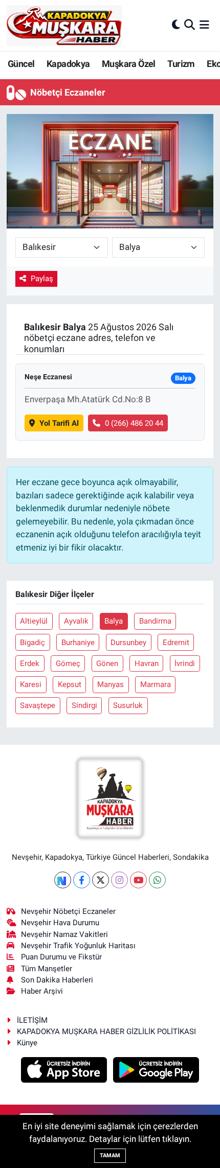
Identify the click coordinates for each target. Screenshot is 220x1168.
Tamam (110, 1155)
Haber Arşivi (42, 991)
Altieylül (34, 621)
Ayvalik (76, 621)
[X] (100, 880)
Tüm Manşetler (46, 968)
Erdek (29, 663)
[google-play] (156, 1071)
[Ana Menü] (204, 25)
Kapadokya (68, 63)
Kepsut (69, 684)
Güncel (21, 63)
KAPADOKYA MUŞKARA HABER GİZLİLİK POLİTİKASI (106, 1031)
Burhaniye (78, 642)
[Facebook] (81, 880)
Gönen (107, 663)
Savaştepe (37, 705)
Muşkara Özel (129, 63)
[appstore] (65, 1071)
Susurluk (128, 705)
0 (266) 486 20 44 (134, 423)
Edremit (176, 642)
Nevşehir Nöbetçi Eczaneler (68, 911)
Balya (113, 621)
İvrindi (184, 663)
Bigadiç (32, 642)
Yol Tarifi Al (59, 423)
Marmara (155, 684)
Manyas (110, 684)
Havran (147, 663)
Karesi (30, 684)
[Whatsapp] (157, 880)
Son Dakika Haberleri (57, 979)
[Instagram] (119, 880)
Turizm (180, 63)
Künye (27, 1042)
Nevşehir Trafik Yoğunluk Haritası (78, 945)
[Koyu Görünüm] (176, 25)
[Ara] (189, 25)
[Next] (62, 880)
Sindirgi (84, 705)
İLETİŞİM (32, 1020)
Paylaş (42, 278)
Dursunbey (128, 642)
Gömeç (68, 663)
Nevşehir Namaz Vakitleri (64, 934)
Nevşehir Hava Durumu (60, 922)
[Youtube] (138, 880)
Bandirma (155, 621)
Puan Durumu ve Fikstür (61, 956)
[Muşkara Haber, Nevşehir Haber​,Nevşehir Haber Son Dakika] (64, 25)
